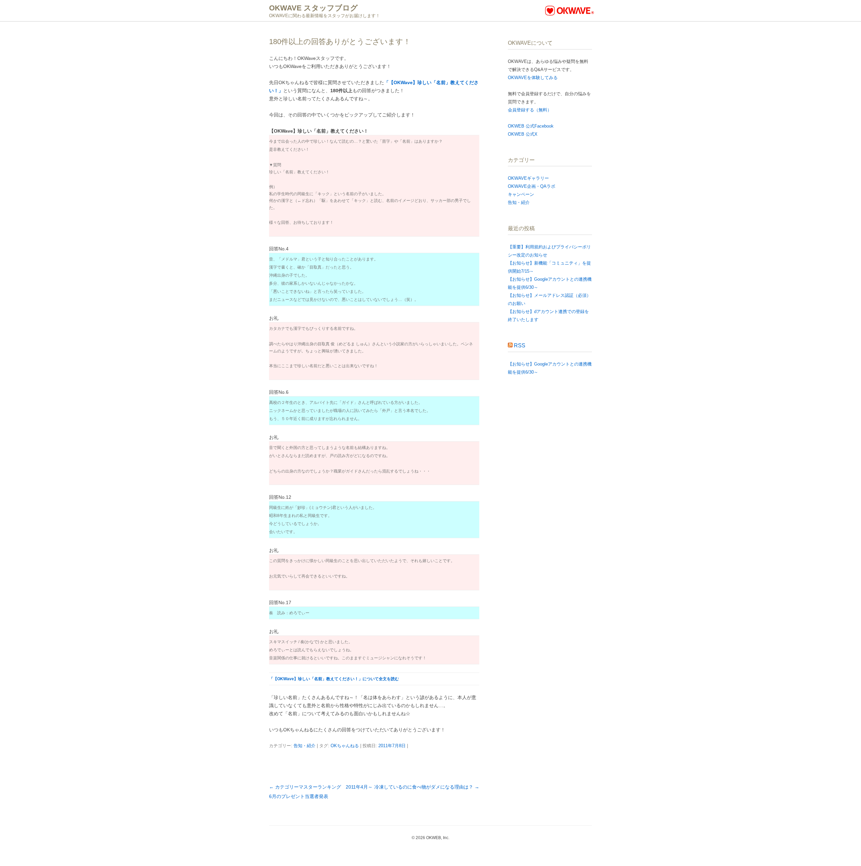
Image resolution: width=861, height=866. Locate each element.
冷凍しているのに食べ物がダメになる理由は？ (426, 787)
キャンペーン (521, 194)
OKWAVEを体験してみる (533, 77)
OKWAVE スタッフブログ (313, 8)
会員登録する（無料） (530, 109)
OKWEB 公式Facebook (531, 126)
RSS (519, 345)
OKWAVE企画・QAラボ (531, 186)
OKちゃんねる (345, 745)
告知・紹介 (304, 745)
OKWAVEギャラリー (528, 178)
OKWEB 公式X (522, 134)
